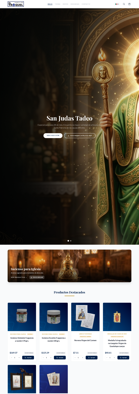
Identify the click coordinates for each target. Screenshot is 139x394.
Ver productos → (19, 277)
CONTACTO (86, 4)
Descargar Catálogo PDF (81, 135)
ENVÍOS (65, 4)
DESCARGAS (75, 4)
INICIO (50, 4)
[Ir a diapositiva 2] (71, 241)
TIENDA (57, 4)
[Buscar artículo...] (124, 4)
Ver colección (53, 135)
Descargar (38, 277)
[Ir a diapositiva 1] (68, 240)
